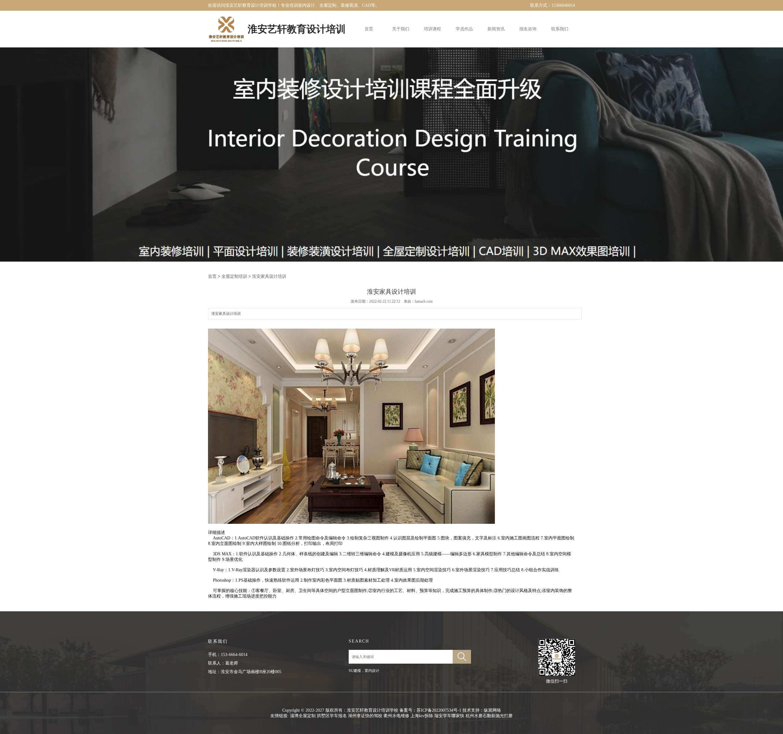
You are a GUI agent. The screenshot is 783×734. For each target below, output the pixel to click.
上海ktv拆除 (421, 716)
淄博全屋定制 (303, 716)
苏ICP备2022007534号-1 (439, 710)
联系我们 (559, 29)
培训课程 (432, 29)
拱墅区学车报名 (332, 716)
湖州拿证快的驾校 (365, 716)
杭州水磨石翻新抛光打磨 (489, 716)
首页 (369, 29)
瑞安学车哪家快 (449, 716)
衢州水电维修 (396, 716)
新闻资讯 (496, 29)
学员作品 (464, 29)
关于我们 (400, 29)
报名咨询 (527, 29)
